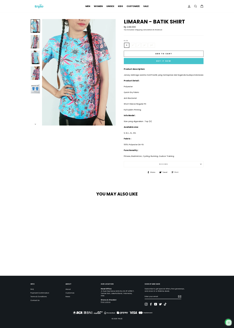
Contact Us (35, 300)
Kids (120, 6)
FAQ (32, 289)
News (68, 297)
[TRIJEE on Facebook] (150, 304)
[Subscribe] (179, 296)
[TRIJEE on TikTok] (165, 304)
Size (126, 41)
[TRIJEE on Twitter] (160, 304)
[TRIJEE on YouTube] (155, 304)
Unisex (110, 6)
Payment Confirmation (39, 293)
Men (87, 6)
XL (144, 45)
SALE (146, 6)
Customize (133, 6)
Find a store (106, 302)
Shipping (138, 30)
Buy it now (163, 61)
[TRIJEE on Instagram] (146, 304)
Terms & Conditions (38, 297)
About (68, 289)
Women (98, 6)
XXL (151, 45)
